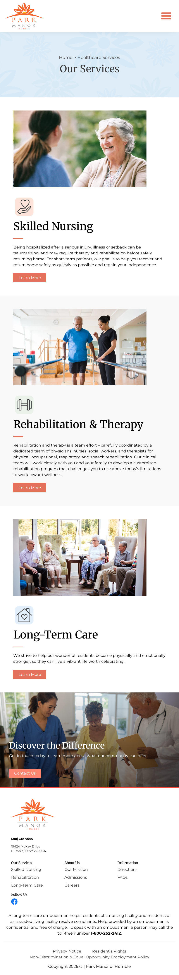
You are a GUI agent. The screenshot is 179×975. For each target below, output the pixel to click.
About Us (72, 863)
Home (65, 57)
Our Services (21, 863)
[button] (166, 15)
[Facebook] (14, 901)
